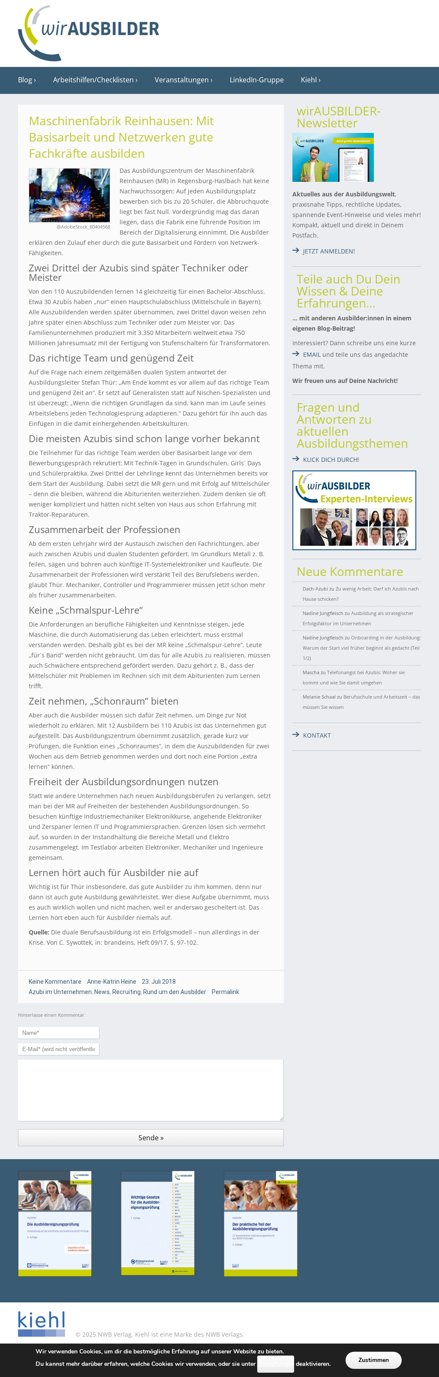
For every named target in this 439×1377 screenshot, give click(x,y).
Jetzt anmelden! (329, 251)
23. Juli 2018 (159, 981)
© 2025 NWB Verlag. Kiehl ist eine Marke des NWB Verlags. (159, 1334)
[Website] (88, 30)
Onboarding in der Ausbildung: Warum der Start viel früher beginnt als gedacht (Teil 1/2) (362, 647)
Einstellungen (275, 1364)
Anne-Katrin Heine (111, 981)
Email (312, 354)
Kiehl (309, 79)
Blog (25, 79)
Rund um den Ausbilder (174, 991)
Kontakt (317, 735)
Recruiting (126, 991)
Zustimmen (373, 1360)
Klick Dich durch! (331, 459)
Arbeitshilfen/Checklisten (93, 79)
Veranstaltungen (182, 79)
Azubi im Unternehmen (60, 991)
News (102, 991)
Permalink (225, 991)
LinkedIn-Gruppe (257, 79)
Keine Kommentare (55, 981)
